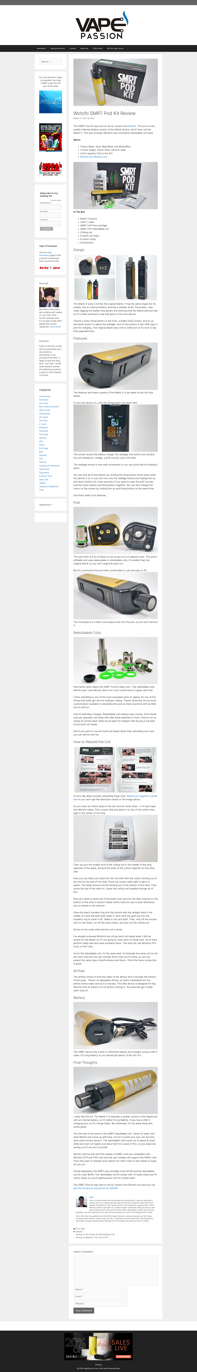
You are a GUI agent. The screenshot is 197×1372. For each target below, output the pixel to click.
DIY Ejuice (43, 417)
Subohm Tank (45, 476)
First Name (44, 211)
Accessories (44, 396)
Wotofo (132, 126)
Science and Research (49, 466)
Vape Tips (43, 479)
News (41, 445)
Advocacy (43, 400)
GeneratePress (114, 1368)
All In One (43, 403)
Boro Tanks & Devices (49, 407)
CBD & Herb (97, 48)
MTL (41, 441)
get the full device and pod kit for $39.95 (95, 1188)
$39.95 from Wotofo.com (93, 156)
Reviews (43, 455)
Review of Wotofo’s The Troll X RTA (92, 1237)
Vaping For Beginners (49, 486)
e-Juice (42, 424)
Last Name (44, 219)
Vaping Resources (57, 48)
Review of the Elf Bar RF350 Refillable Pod (95, 1234)
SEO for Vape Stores (115, 48)
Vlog (41, 490)
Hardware (43, 431)
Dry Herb (43, 420)
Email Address (46, 203)
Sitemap (98, 1365)
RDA (41, 452)
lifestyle (42, 438)
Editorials (43, 427)
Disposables (44, 413)
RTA (41, 459)
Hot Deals (43, 434)
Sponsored (44, 469)
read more (55, 327)
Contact (73, 48)
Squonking (44, 472)
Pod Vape (80, 1229)
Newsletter (41, 48)
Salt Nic (42, 462)
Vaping (42, 483)
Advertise (84, 48)
